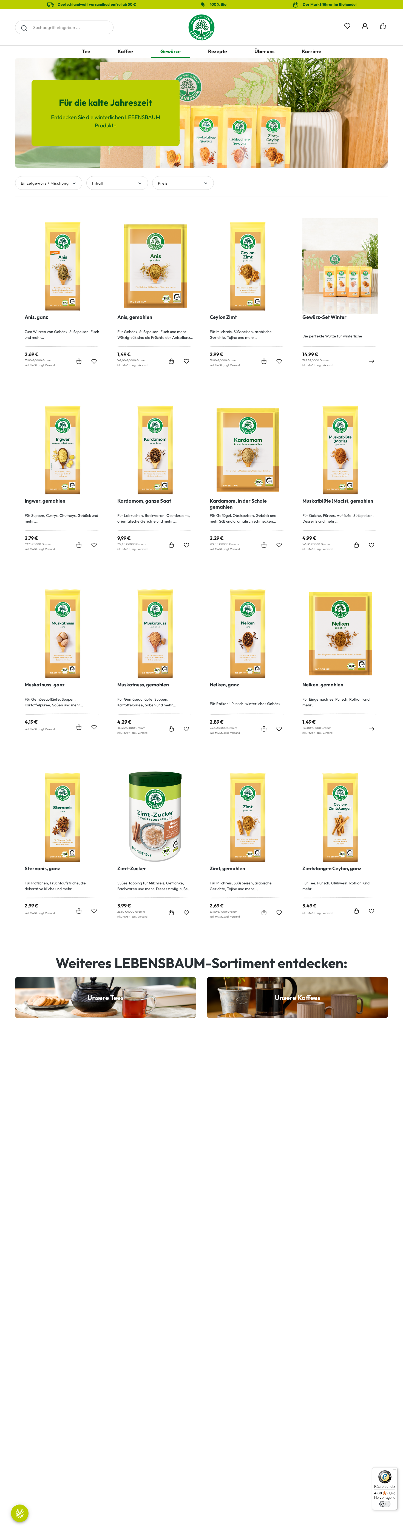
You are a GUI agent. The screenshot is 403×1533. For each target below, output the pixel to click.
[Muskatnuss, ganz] (63, 634)
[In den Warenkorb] (79, 361)
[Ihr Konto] (365, 25)
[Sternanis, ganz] (63, 818)
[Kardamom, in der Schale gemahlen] (248, 450)
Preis (163, 183)
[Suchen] (24, 27)
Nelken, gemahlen (322, 685)
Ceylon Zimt (223, 317)
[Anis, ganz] (63, 266)
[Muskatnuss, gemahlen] (155, 634)
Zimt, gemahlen (227, 869)
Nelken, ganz (224, 685)
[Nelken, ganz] (248, 634)
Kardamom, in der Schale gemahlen (238, 504)
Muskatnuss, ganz (45, 685)
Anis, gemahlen (134, 317)
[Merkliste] (347, 25)
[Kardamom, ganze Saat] (155, 450)
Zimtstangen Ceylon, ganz (331, 869)
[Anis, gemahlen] (155, 266)
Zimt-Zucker (131, 869)
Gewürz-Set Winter (324, 317)
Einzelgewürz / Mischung (45, 183)
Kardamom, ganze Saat (144, 501)
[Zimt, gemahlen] (248, 818)
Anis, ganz (36, 317)
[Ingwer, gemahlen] (63, 450)
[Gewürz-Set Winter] (340, 266)
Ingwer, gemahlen (45, 501)
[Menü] (394, 1470)
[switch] (384, 1504)
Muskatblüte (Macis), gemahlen (337, 501)
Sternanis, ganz (42, 869)
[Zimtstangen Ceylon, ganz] (340, 818)
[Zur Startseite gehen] (201, 27)
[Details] (371, 361)
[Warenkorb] (383, 27)
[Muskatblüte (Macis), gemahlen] (340, 450)
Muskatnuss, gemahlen (143, 685)
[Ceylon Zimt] (248, 266)
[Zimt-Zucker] (155, 818)
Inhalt (98, 183)
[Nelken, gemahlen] (340, 634)
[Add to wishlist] (94, 361)
